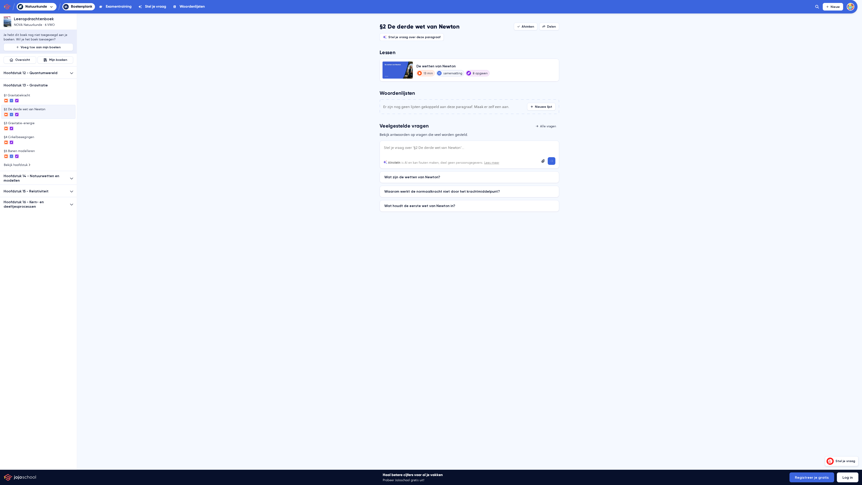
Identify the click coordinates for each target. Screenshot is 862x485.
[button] (38, 72)
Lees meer (491, 162)
